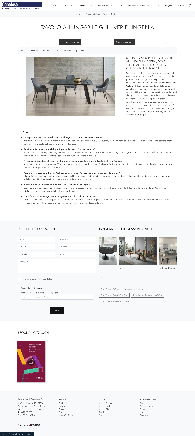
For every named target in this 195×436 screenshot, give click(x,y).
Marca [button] (22, 50)
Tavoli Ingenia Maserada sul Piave (115, 301)
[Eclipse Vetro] (30, 42)
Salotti (142, 403)
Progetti (168, 5)
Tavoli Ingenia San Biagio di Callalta (147, 295)
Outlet (157, 5)
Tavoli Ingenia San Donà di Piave (114, 295)
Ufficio (120, 5)
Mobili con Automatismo (139, 5)
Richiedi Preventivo (70, 41)
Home (80, 14)
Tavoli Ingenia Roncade (133, 289)
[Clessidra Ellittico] (165, 42)
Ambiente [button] (34, 50)
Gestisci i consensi (25, 434)
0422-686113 (26, 412)
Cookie (11, 434)
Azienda (56, 5)
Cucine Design (105, 403)
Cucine (68, 5)
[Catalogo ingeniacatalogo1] (31, 361)
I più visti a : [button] (80, 50)
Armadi (143, 409)
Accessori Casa (105, 5)
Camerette (144, 415)
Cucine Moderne (106, 406)
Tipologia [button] (67, 50)
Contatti (180, 5)
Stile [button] (56, 50)
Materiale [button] (46, 50)
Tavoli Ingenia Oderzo (110, 289)
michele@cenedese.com (31, 409)
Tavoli (105, 14)
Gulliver (114, 14)
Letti (141, 412)
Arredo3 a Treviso (66, 415)
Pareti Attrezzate (146, 406)
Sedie (101, 415)
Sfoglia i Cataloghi (124, 41)
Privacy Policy (46, 279)
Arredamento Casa (85, 5)
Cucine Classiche (106, 409)
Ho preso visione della (37, 279)
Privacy (4, 434)
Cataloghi (63, 403)
